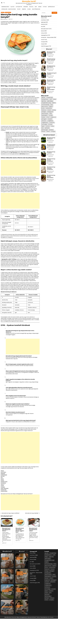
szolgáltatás (50, 120)
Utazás (29, 9)
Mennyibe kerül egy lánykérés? (21, 608)
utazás (52, 126)
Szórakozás (3, 483)
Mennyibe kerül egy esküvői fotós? (21, 593)
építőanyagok (45, 129)
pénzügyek (44, 119)
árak (43, 128)
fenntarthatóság (45, 104)
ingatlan (51, 106)
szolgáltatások (45, 122)
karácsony (44, 110)
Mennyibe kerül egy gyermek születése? (7, 578)
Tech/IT (19, 9)
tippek (43, 126)
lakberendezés (45, 113)
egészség (44, 101)
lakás (51, 113)
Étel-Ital (2, 476)
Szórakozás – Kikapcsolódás (8, 9)
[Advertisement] (29, 117)
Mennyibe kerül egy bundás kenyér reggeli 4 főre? (20, 530)
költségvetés (50, 111)
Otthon (45, 6)
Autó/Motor (19, 6)
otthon (47, 117)
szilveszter (44, 120)
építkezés (47, 128)
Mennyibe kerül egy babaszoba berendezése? (51, 168)
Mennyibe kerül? (29, 1)
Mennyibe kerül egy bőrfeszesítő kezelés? (7, 562)
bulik (51, 99)
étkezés (43, 131)
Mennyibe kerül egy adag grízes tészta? (6, 529)
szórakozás (51, 122)
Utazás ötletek (4, 491)
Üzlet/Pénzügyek (36, 9)
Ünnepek (24, 9)
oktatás (43, 117)
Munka (39, 6)
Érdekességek (4, 475)
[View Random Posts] (1, 3)
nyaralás (51, 115)
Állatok (12, 6)
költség (54, 110)
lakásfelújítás (44, 115)
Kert (36, 6)
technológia (44, 124)
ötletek (48, 131)
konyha (49, 110)
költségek (44, 111)
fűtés (51, 104)
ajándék (43, 97)
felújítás (54, 102)
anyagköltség (49, 97)
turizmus (48, 126)
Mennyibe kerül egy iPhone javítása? (7, 608)
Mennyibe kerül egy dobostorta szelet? (33, 529)
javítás (43, 108)
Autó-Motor (3, 472)
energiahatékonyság (46, 102)
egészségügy (50, 101)
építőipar (51, 129)
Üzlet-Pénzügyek (4, 488)
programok (53, 117)
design (54, 99)
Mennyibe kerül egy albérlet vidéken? (7, 593)
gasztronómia (45, 106)
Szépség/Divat (51, 6)
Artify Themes (50, 617)
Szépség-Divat (4, 481)
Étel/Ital (31, 6)
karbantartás (49, 108)
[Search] (4, 3)
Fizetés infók (3, 489)
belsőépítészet (45, 99)
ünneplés (53, 131)
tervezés (50, 124)
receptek (50, 119)
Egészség (25, 6)
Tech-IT (2, 484)
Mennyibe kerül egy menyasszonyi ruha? (21, 577)
